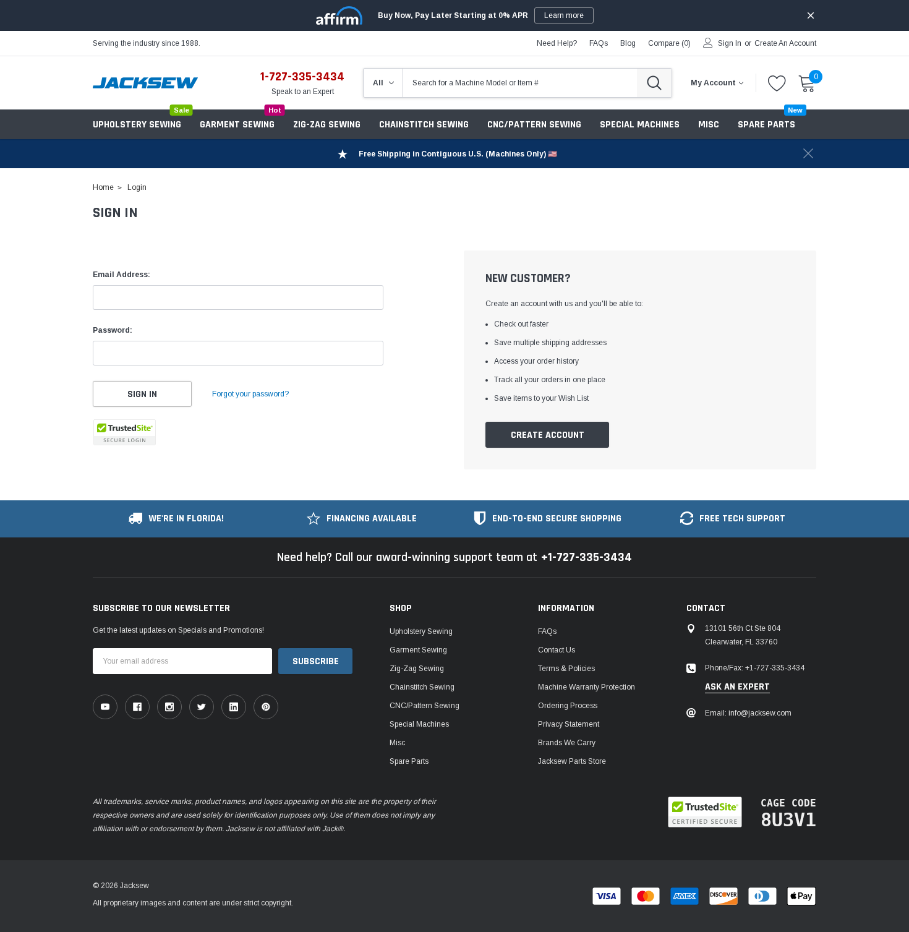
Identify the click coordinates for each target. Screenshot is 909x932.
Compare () (669, 43)
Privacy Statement (568, 724)
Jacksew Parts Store (572, 761)
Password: (112, 330)
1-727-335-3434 (302, 77)
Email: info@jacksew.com (748, 713)
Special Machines (640, 124)
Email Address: (121, 274)
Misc (708, 124)
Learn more (564, 15)
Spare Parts (409, 761)
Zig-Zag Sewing (327, 124)
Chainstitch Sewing (424, 124)
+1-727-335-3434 (586, 557)
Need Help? (557, 43)
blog (628, 43)
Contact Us (556, 650)
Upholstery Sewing (137, 124)
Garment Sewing (237, 124)
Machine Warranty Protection (586, 687)
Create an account (785, 43)
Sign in (729, 43)
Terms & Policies (566, 668)
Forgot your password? (250, 394)
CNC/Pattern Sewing (534, 124)
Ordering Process (567, 705)
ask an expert (737, 687)
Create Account (547, 435)
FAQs (598, 43)
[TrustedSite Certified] (124, 432)
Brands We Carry (566, 742)
